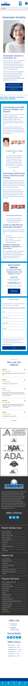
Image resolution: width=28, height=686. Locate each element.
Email (19, 684)
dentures (6, 117)
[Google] (14, 517)
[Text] (8, 682)
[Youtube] (14, 637)
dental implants (17, 78)
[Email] (19, 682)
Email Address (5, 323)
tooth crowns (11, 78)
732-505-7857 (13, 282)
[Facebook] (10, 517)
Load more (14, 420)
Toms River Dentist (7, 97)
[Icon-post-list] (20, 637)
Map (25, 684)
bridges (10, 117)
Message (4, 328)
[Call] (2, 682)
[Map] (25, 682)
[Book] (14, 682)
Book (14, 684)
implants (16, 117)
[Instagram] (11, 637)
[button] (20, 4)
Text (8, 684)
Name (3, 311)
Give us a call (6, 251)
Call (2, 684)
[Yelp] (17, 637)
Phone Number (5, 317)
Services (20, 97)
